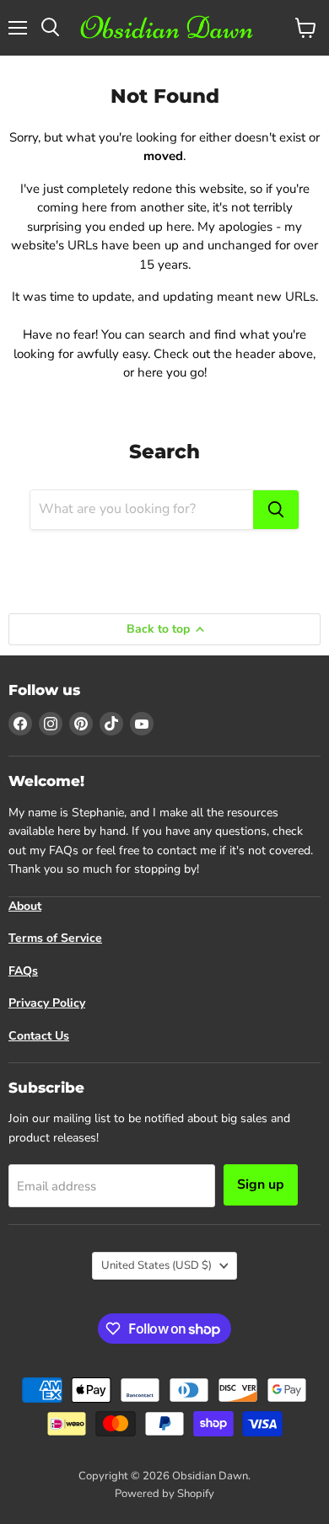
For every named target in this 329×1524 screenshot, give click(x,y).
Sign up (260, 1184)
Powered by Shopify (164, 1493)
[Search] (276, 509)
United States (156, 1265)
